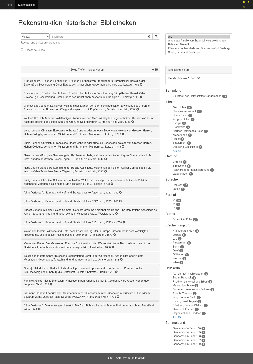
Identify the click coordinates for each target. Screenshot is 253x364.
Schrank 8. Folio (182, 219)
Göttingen (178, 254)
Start (110, 357)
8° (174, 208)
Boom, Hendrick (182, 277)
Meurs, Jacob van (183, 285)
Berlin (176, 246)
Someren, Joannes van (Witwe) (191, 289)
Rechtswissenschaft (184, 111)
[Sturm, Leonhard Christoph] (199, 52)
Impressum (138, 357)
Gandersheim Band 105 (187, 332)
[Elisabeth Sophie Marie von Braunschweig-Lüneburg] (199, 48)
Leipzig (177, 234)
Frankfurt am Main (183, 230)
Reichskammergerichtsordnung (191, 169)
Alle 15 (177, 317)
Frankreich (179, 127)
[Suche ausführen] (156, 36)
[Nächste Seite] (153, 69)
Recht (176, 139)
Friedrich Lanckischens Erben (190, 281)
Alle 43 (177, 150)
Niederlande (180, 135)
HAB (118, 357)
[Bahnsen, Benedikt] (199, 44)
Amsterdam (179, 242)
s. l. (175, 238)
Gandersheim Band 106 (187, 336)
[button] (149, 36)
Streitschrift (179, 165)
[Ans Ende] (156, 69)
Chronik (177, 161)
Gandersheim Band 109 (187, 344)
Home (9, 4)
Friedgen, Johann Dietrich (188, 305)
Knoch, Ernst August (185, 301)
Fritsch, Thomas (182, 293)
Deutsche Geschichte (185, 146)
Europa (177, 123)
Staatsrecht (179, 142)
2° (174, 200)
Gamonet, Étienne (183, 309)
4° (174, 204)
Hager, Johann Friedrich (187, 313)
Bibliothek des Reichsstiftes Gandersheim (197, 96)
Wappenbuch (180, 173)
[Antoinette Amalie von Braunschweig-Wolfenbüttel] (199, 40)
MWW (126, 357)
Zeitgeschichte (181, 119)
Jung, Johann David (184, 297)
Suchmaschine (26, 4)
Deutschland (180, 115)
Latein (176, 189)
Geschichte (179, 107)
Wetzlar (177, 258)
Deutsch (177, 185)
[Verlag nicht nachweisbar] (188, 273)
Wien (176, 262)
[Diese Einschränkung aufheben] (198, 78)
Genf (176, 250)
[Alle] (199, 37)
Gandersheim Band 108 (187, 328)
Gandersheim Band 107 (187, 340)
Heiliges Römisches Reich (188, 131)
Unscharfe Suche (35, 50)
